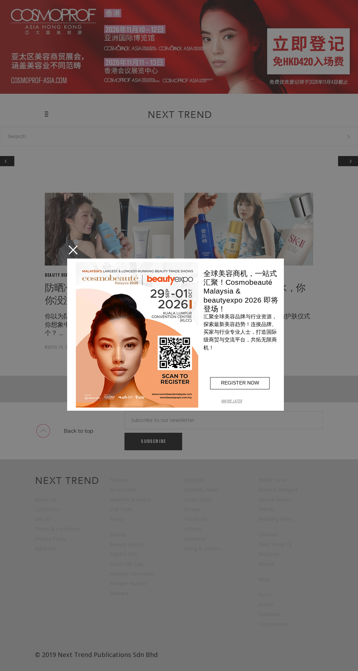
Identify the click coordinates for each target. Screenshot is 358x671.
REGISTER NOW (240, 383)
